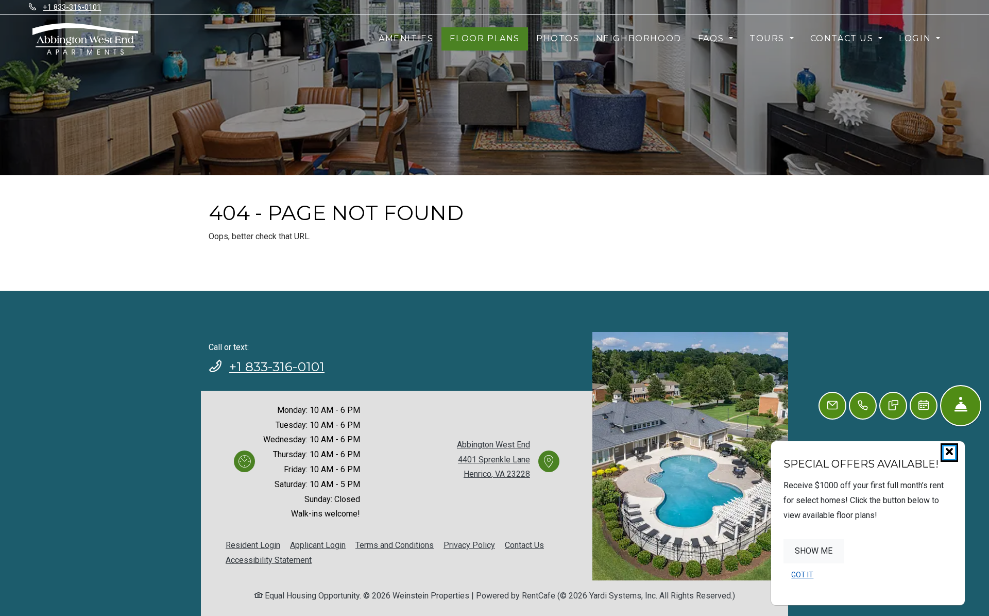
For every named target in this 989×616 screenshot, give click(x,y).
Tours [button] (768, 38)
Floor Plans (485, 38)
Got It (802, 575)
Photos (557, 38)
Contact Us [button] (843, 38)
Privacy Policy (469, 545)
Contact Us (524, 545)
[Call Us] (863, 406)
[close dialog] (949, 452)
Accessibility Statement (269, 560)
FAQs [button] (712, 38)
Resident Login (253, 545)
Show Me (813, 551)
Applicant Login (318, 545)
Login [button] (916, 38)
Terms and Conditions (394, 545)
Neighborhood (638, 38)
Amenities (406, 38)
